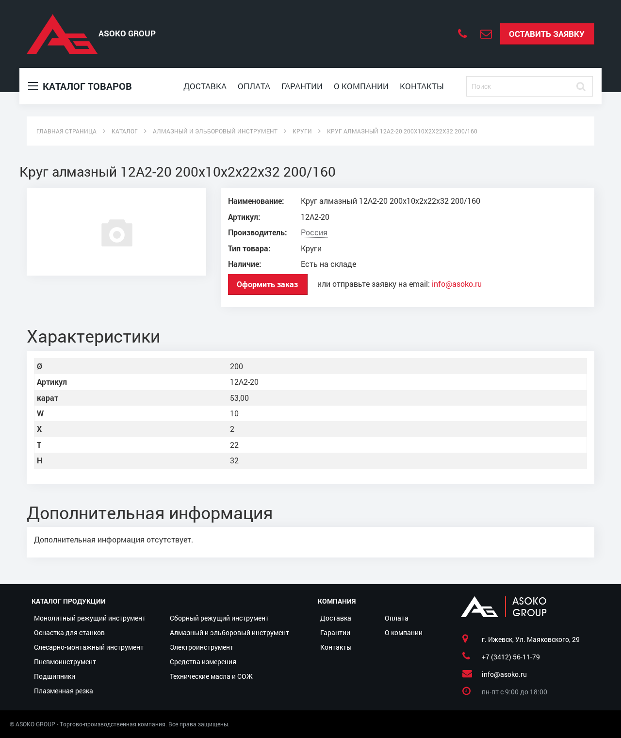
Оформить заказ (267, 284)
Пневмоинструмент (65, 661)
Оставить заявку (547, 33)
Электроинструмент (201, 647)
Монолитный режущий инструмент (90, 618)
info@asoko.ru (457, 284)
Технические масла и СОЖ (211, 676)
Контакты (422, 86)
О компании (361, 86)
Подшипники (54, 676)
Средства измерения (203, 661)
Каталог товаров (86, 86)
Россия (314, 232)
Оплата (254, 86)
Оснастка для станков (69, 632)
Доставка (205, 86)
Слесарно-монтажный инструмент (89, 647)
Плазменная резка (63, 690)
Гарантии (302, 86)
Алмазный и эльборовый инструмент (229, 632)
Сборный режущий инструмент (219, 618)
